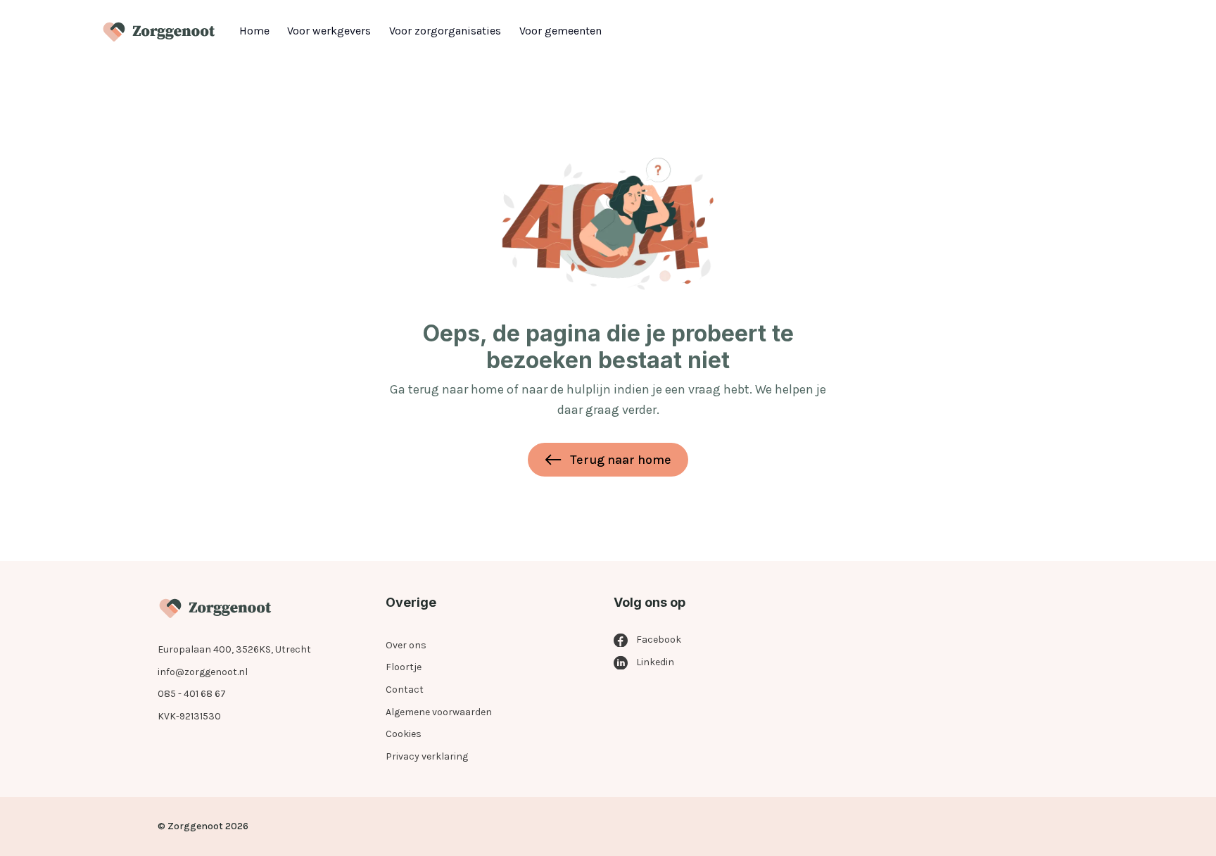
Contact (405, 690)
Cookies (404, 734)
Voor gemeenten (560, 30)
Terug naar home (620, 459)
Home (254, 30)
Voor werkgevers (329, 30)
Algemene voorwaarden (439, 712)
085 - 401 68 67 (192, 694)
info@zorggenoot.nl (203, 672)
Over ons (406, 645)
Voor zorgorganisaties (445, 30)
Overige (411, 602)
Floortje (404, 667)
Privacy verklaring (427, 756)
